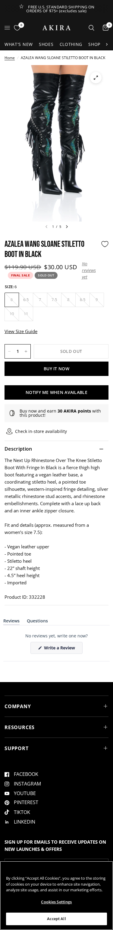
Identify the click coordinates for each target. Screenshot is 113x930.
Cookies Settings (56, 902)
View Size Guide (21, 331)
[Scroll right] (106, 44)
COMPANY (18, 706)
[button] (90, 271)
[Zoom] (96, 77)
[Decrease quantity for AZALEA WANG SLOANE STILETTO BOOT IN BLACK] (9, 351)
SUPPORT (17, 748)
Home (10, 57)
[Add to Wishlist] (105, 244)
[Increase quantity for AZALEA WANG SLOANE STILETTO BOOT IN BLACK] (25, 351)
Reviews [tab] (11, 622)
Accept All (56, 918)
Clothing (71, 44)
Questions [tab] (37, 622)
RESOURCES (20, 727)
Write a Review (60, 649)
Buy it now (56, 368)
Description (18, 449)
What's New (19, 44)
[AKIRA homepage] (56, 27)
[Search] (91, 27)
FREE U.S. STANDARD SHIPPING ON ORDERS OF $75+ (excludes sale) (60, 8)
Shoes (46, 44)
